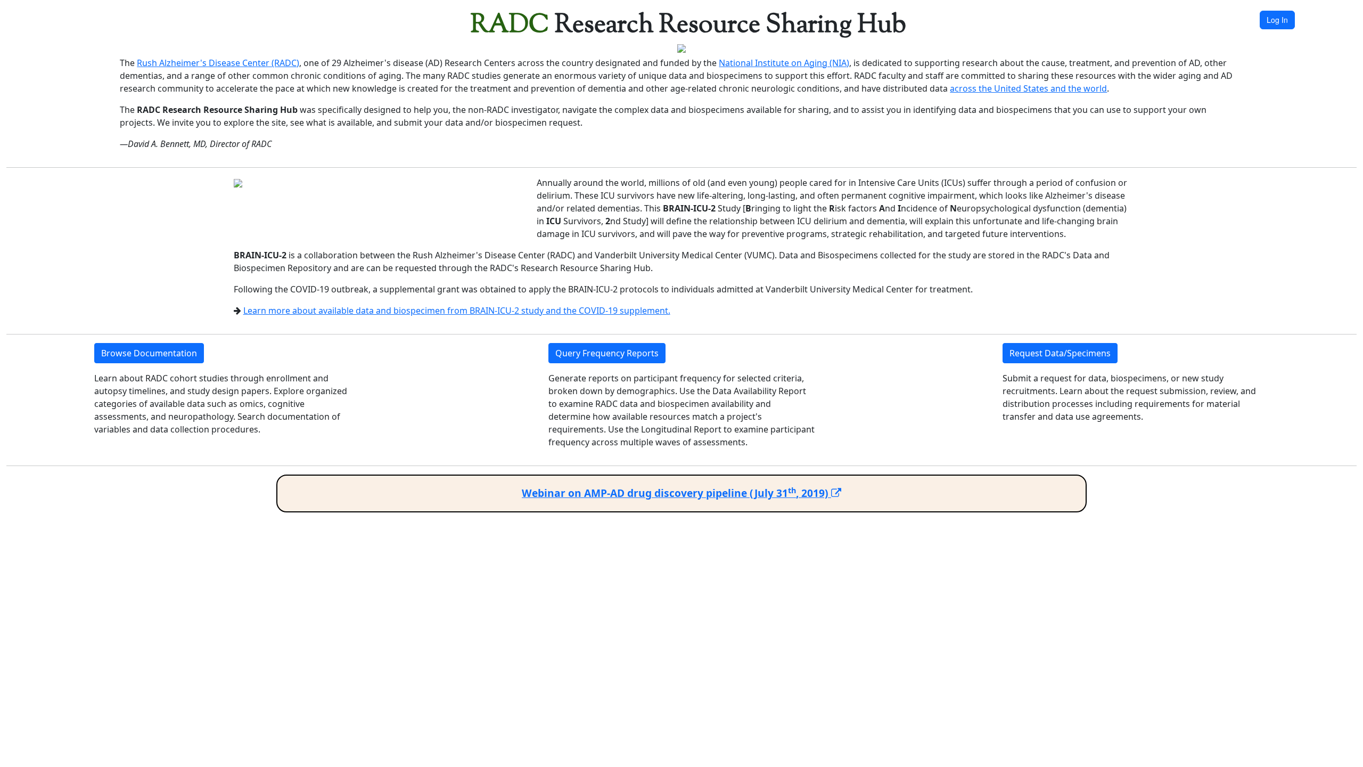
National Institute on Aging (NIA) (784, 63)
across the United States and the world (1028, 88)
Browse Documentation (149, 353)
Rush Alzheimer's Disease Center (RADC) (218, 63)
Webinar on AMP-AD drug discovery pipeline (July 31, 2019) (676, 493)
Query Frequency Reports (607, 353)
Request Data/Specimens (1060, 353)
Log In (1277, 19)
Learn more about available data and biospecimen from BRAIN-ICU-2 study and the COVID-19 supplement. (456, 310)
